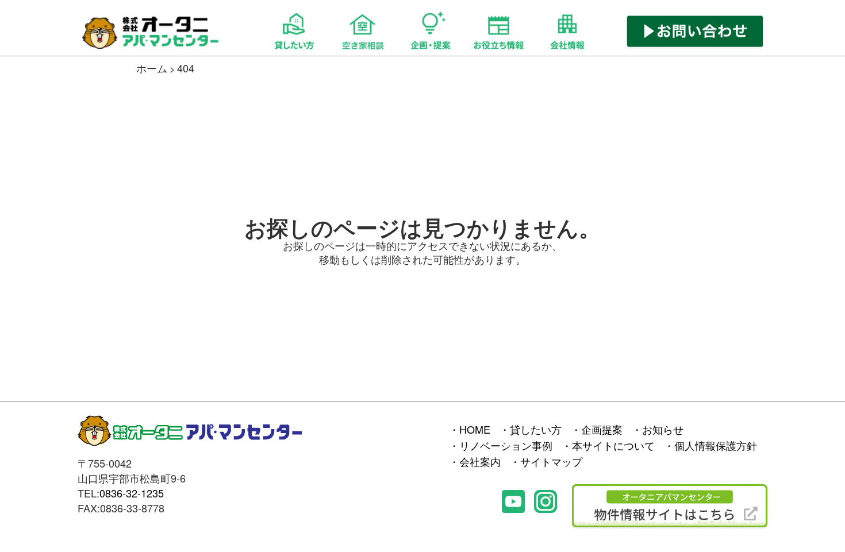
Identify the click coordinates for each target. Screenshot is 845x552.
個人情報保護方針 (715, 445)
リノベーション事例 (505, 445)
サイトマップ (551, 461)
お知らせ (662, 429)
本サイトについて (613, 445)
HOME (474, 429)
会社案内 (480, 461)
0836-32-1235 (131, 492)
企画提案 (602, 429)
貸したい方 (536, 429)
